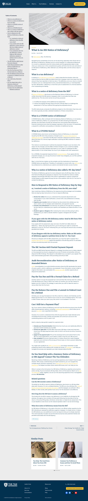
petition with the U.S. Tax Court (40, 240)
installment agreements (62, 309)
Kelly (34, 53)
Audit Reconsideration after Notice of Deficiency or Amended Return (15, 66)
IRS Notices (35, 418)
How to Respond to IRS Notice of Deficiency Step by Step (15, 34)
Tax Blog (34, 47)
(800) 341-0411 (79, 4)
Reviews (51, 4)
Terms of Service (48, 497)
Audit (33, 266)
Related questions (15, 89)
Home (28, 4)
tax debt (39, 311)
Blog (46, 488)
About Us (27, 488)
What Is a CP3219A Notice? (14, 27)
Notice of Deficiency (38, 94)
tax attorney (69, 347)
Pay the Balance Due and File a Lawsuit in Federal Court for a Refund (15, 75)
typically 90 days (62, 154)
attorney (77, 163)
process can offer (60, 270)
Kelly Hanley (36, 56)
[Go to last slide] (33, 455)
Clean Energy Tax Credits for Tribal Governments (74, 428)
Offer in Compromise (54, 345)
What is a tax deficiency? (14, 19)
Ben (36, 465)
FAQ (46, 492)
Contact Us (59, 4)
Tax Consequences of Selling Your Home (41, 427)
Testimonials (48, 490)
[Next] (80, 455)
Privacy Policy (27, 497)
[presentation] (43, 450)
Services (26, 490)
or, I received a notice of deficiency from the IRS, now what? (16, 40)
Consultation (28, 492)
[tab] (54, 470)
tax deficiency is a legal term (47, 77)
